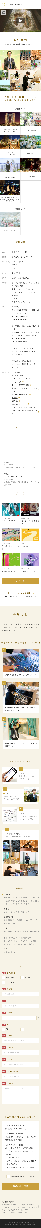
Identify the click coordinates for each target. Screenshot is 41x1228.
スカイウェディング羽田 (21, 379)
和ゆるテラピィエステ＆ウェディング (24, 389)
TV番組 (15, 398)
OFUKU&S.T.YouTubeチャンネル (24, 412)
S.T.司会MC (16, 372)
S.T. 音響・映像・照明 (12, 4)
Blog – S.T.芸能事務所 (20, 385)
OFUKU (15, 401)
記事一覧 (20, 581)
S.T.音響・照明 (17, 375)
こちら (11, 1212)
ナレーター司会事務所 (20, 394)
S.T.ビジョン (17, 382)
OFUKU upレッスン (19, 404)
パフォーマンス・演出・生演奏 (23, 407)
